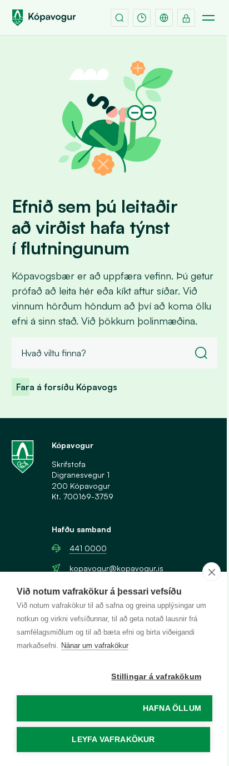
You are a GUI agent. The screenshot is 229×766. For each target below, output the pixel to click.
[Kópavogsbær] (44, 18)
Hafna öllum (172, 708)
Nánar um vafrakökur (94, 645)
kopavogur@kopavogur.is (116, 568)
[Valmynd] (208, 18)
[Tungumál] (164, 18)
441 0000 (88, 548)
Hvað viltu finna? (53, 353)
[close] (211, 571)
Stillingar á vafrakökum (156, 676)
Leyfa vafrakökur (113, 739)
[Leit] (119, 18)
